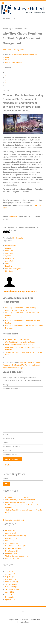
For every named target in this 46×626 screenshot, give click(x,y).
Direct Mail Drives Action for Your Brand (19, 345)
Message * (6, 385)
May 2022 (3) (9, 577)
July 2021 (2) (9, 592)
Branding (8, 266)
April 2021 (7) (10, 600)
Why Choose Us (17, 238)
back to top (7, 465)
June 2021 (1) (10, 594)
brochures (9, 251)
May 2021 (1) (9, 597)
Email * (5, 443)
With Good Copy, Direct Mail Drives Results (20, 342)
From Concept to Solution (14, 318)
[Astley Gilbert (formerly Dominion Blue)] (23, 9)
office (7, 263)
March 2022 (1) (10, 579)
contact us (13, 216)
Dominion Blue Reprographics (13, 50)
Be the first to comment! (13, 62)
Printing (8, 248)
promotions (9, 258)
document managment (13, 269)
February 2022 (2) (11, 582)
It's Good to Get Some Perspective (17, 339)
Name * (5, 435)
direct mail (9, 253)
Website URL (7, 451)
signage (8, 256)
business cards (10, 246)
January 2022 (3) (11, 584)
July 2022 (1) (9, 572)
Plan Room (9, 271)
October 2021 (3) (11, 587)
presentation (10, 261)
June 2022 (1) (10, 574)
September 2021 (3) (12, 589)
